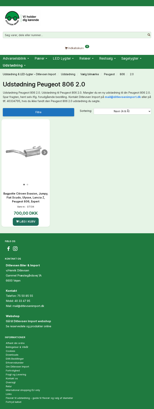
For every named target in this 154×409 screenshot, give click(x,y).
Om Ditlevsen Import (17, 366)
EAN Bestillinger (15, 358)
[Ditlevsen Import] (22, 16)
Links (9, 394)
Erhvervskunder (15, 362)
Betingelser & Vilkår (17, 347)
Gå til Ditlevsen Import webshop (28, 321)
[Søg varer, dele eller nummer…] (149, 35)
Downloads (12, 354)
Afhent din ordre (15, 343)
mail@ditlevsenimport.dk (123, 97)
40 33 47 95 (22, 301)
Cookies (10, 351)
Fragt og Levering (16, 374)
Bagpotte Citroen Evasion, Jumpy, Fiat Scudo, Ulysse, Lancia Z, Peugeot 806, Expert (25, 197)
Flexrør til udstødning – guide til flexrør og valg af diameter (39, 398)
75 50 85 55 (25, 296)
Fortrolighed (13, 370)
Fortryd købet (13, 402)
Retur (9, 386)
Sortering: (86, 110)
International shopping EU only (23, 390)
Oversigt (11, 382)
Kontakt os (12, 378)
